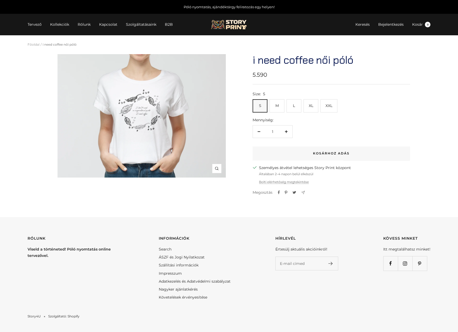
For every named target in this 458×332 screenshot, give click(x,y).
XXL (328, 105)
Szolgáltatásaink (141, 24)
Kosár (420, 24)
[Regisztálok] (330, 263)
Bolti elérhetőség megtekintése (284, 182)
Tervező (35, 24)
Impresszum (170, 273)
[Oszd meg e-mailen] (303, 192)
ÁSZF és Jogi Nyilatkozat (182, 257)
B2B (169, 24)
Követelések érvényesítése (183, 297)
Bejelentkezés (391, 24)
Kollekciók (59, 24)
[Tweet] (294, 192)
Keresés (362, 24)
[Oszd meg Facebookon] (279, 192)
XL (311, 105)
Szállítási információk (179, 265)
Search (165, 249)
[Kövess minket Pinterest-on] (419, 263)
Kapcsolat (108, 24)
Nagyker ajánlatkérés (178, 289)
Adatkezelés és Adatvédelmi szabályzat (195, 281)
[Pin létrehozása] (286, 192)
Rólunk (84, 24)
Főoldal (33, 44)
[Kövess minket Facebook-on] (390, 263)
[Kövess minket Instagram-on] (405, 263)
